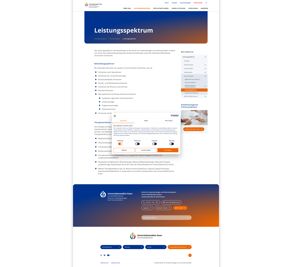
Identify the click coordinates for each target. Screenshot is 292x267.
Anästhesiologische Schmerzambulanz (190, 86)
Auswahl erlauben (146, 150)
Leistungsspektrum (142, 8)
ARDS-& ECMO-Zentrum (191, 96)
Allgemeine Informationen (192, 79)
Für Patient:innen (161, 8)
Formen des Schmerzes (191, 93)
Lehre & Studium (178, 8)
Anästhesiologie (188, 65)
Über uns (127, 8)
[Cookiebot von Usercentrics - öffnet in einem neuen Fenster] (172, 116)
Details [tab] (146, 120)
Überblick (186, 61)
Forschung (193, 8)
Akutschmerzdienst (190, 82)
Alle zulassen (167, 150)
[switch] (137, 144)
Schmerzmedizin (115, 39)
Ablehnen (124, 150)
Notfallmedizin (188, 72)
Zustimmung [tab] (123, 120)
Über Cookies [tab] (168, 120)
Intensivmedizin (188, 68)
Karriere (204, 8)
